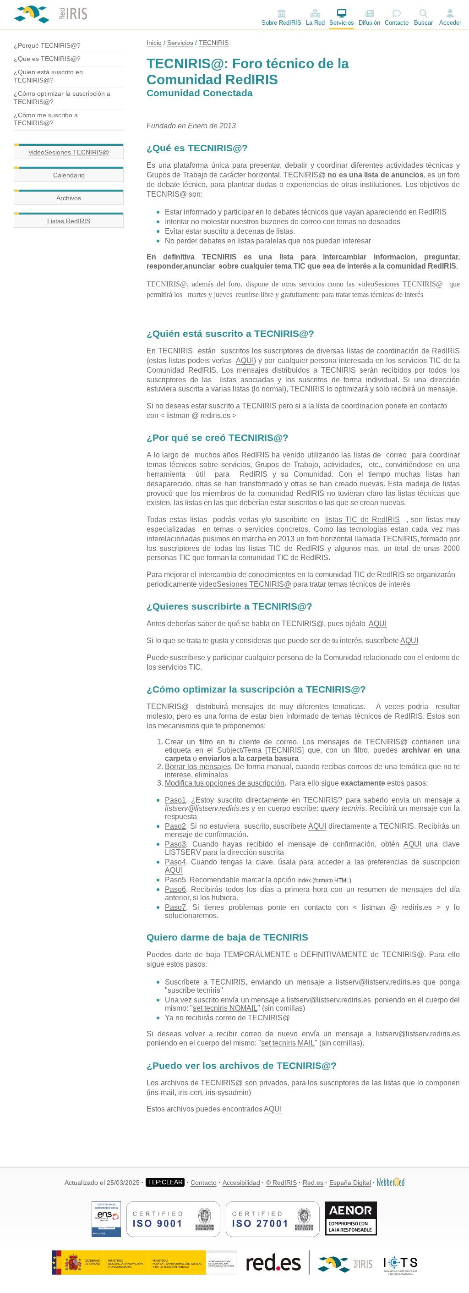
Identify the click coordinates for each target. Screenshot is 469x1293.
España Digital (350, 1182)
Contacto (397, 22)
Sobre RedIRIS (281, 22)
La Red (315, 22)
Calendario (69, 175)
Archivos (68, 198)
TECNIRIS (214, 42)
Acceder (450, 22)
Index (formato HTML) (324, 880)
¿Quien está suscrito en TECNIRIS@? (48, 76)
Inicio (154, 42)
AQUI (245, 360)
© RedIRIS (281, 1182)
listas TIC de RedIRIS (362, 519)
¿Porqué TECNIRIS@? (47, 45)
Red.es (313, 1182)
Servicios (341, 22)
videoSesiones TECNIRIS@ (69, 152)
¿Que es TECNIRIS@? (47, 58)
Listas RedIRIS (68, 221)
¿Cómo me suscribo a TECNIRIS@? (46, 119)
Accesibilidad (241, 1182)
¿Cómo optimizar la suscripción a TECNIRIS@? (62, 97)
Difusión (369, 22)
